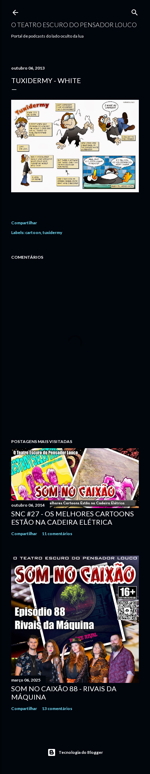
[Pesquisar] (134, 11)
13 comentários (57, 708)
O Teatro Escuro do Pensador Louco (74, 25)
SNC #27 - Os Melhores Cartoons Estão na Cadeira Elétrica (72, 517)
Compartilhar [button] (24, 222)
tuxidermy (52, 232)
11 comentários (57, 533)
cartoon (33, 232)
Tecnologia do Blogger (81, 752)
